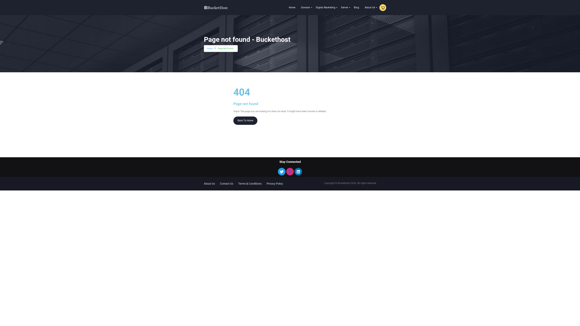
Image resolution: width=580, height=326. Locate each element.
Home (292, 7)
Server (344, 7)
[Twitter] (281, 171)
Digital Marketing (325, 7)
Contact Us (226, 183)
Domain (305, 7)
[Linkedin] (298, 171)
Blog (356, 7)
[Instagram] (290, 171)
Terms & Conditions (250, 183)
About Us (370, 7)
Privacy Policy (275, 183)
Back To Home (245, 120)
